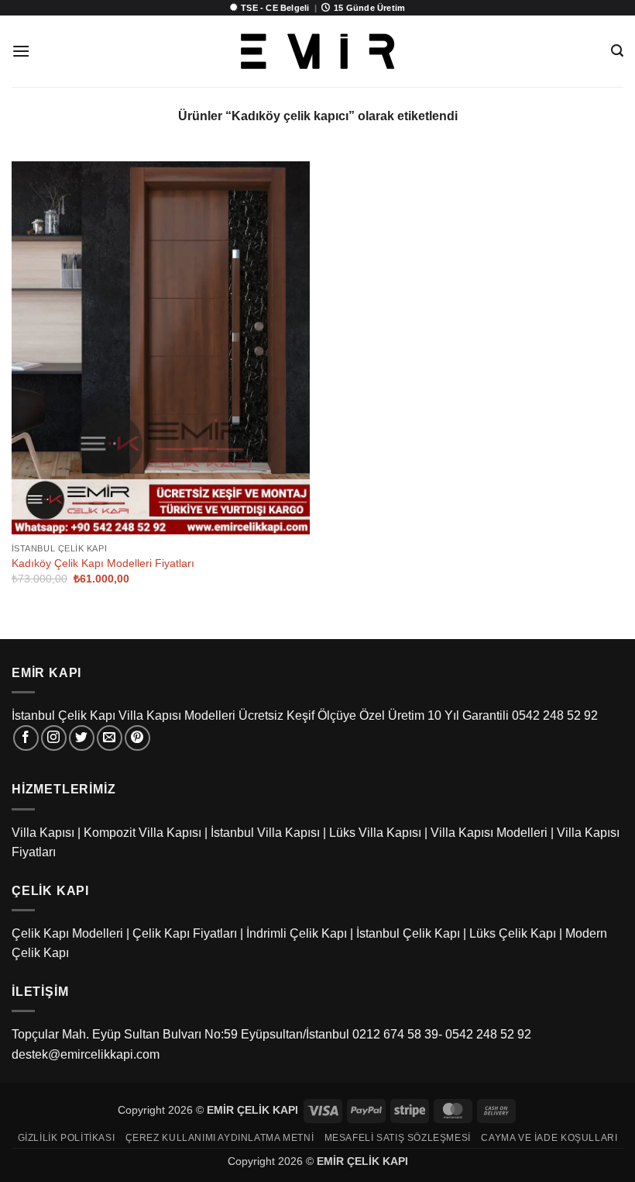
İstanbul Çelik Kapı (408, 933)
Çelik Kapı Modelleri (67, 933)
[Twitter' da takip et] (81, 738)
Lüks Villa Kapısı (375, 832)
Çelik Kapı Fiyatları (184, 933)
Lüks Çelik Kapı (512, 933)
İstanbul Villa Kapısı (265, 832)
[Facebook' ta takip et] (26, 738)
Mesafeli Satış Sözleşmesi (397, 1137)
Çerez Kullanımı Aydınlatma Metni (219, 1137)
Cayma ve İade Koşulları (549, 1137)
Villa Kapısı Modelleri (489, 832)
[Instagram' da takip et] (54, 738)
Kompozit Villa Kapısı (142, 832)
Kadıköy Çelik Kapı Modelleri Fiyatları (103, 563)
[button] (21, 51)
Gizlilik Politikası (66, 1137)
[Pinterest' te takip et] (137, 738)
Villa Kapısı (43, 832)
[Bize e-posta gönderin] (109, 738)
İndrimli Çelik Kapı (296, 933)
